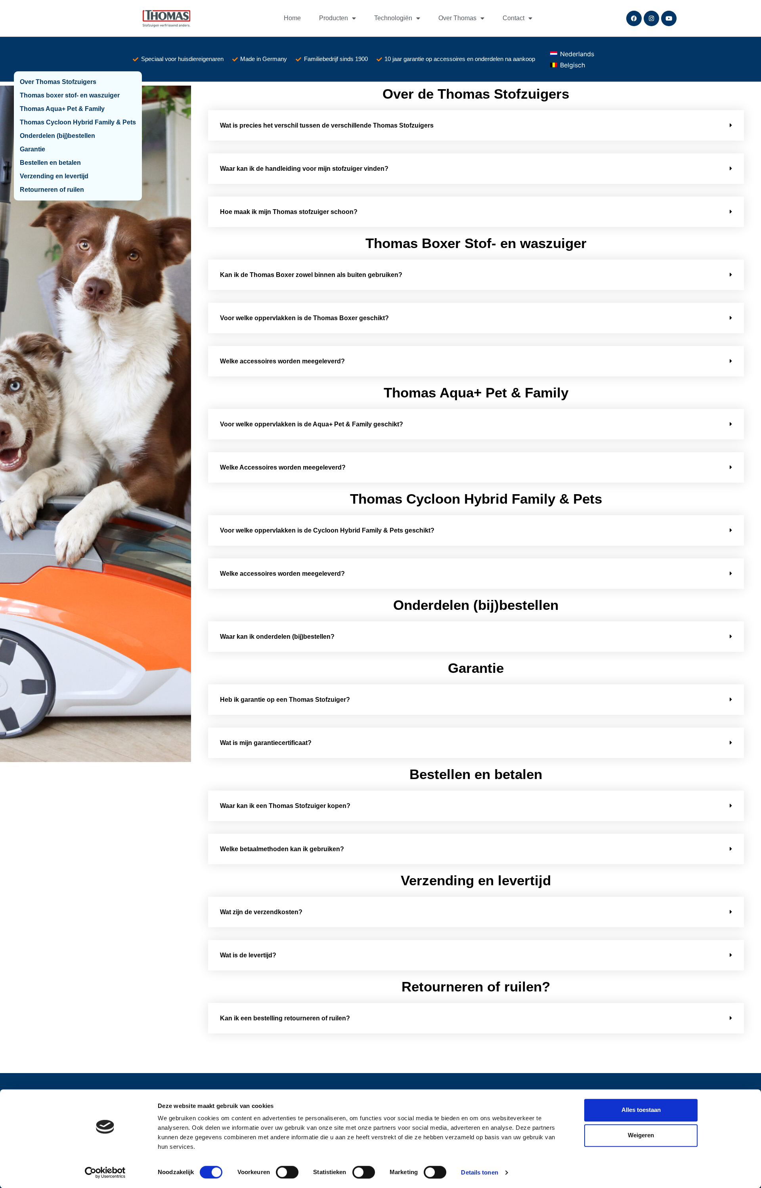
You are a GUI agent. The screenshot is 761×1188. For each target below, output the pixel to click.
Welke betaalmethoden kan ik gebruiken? (282, 849)
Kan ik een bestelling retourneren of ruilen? (285, 1018)
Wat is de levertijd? (248, 955)
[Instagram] (651, 18)
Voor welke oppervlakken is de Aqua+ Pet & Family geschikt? (311, 424)
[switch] (287, 1172)
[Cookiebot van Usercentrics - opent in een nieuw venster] (105, 1172)
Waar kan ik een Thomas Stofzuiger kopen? (285, 805)
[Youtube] (669, 18)
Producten (333, 18)
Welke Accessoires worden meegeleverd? (283, 467)
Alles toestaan (641, 1109)
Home (292, 18)
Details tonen (479, 1172)
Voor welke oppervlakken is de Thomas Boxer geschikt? (304, 318)
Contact (513, 18)
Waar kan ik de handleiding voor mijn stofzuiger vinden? (304, 168)
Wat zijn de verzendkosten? (261, 912)
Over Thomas (457, 18)
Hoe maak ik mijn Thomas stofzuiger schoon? (289, 211)
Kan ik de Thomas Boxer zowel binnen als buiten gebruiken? (311, 274)
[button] (476, 125)
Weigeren (641, 1135)
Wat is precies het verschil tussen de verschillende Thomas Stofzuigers (327, 125)
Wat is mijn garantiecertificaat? (266, 742)
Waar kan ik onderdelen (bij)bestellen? (277, 636)
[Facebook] (634, 18)
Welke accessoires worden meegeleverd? (282, 361)
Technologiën (393, 18)
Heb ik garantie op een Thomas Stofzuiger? (285, 699)
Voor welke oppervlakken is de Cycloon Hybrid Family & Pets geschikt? (327, 530)
